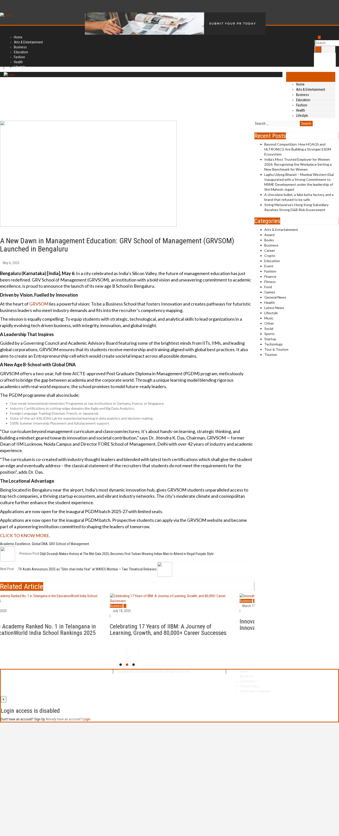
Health (300, 110)
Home (300, 84)
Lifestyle (20, 67)
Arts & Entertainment (310, 90)
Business (302, 95)
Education (303, 100)
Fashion (301, 105)
